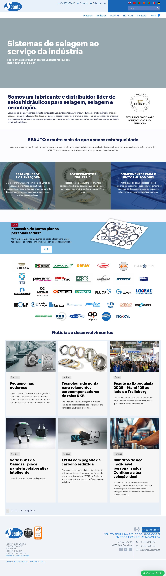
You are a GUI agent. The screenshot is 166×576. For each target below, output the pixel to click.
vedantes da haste (34, 113)
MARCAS (114, 15)
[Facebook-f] (121, 549)
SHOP (153, 15)
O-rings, (78, 113)
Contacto (141, 15)
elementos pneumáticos (91, 119)
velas (32, 119)
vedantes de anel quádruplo (95, 113)
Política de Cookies (14, 546)
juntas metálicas (24, 116)
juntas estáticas (66, 113)
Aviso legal (11, 548)
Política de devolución (16, 553)
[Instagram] (125, 549)
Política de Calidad (14, 551)
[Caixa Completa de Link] (31, 378)
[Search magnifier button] (158, 8)
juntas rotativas (51, 113)
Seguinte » (30, 511)
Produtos (88, 15)
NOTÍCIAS (128, 15)
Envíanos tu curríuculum (17, 556)
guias (50, 116)
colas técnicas (72, 119)
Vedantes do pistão (16, 113)
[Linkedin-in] (130, 549)
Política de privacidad (16, 544)
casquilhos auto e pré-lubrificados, (74, 116)
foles (55, 116)
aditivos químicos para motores (50, 119)
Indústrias (101, 15)
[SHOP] (158, 15)
